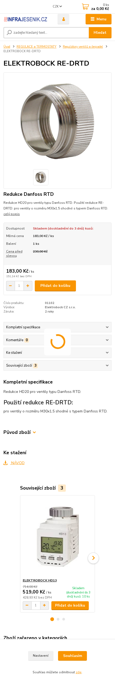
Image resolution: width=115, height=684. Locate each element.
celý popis (11, 214)
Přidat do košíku (55, 285)
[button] (52, 619)
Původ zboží (16, 432)
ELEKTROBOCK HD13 (40, 580)
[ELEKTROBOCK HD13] (58, 537)
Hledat (100, 32)
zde (79, 672)
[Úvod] (25, 19)
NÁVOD (17, 462)
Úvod (6, 47)
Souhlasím (72, 655)
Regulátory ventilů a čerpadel (83, 47)
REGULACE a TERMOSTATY (36, 47)
